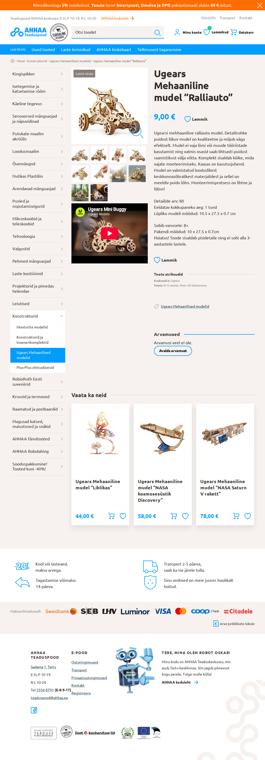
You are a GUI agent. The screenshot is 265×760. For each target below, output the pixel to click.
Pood (21, 61)
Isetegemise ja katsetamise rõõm (29, 89)
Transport (227, 18)
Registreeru (81, 693)
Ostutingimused (84, 662)
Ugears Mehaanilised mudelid (70, 61)
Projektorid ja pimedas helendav (33, 288)
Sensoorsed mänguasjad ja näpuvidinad (34, 119)
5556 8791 (45, 690)
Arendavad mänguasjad (33, 188)
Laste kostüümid (27, 273)
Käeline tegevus (27, 103)
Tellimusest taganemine (159, 49)
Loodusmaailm (25, 151)
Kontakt (246, 18)
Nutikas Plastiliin (27, 176)
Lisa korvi (111, 516)
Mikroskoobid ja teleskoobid (26, 221)
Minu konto (192, 32)
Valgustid (21, 248)
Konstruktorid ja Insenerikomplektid (32, 340)
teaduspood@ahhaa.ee (49, 698)
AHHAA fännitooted (31, 438)
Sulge (260, 5)
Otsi (157, 33)
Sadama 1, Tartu (43, 667)
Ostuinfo (208, 18)
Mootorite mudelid (32, 327)
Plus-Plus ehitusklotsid (35, 367)
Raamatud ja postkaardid (35, 409)
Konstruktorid (37, 61)
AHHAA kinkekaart (114, 49)
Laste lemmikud (75, 49)
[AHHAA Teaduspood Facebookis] (51, 710)
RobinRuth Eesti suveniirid (27, 381)
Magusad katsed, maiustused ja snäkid (31, 424)
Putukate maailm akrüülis (28, 136)
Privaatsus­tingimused (89, 678)
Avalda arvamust (173, 351)
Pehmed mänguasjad (31, 261)
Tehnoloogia (23, 236)
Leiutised (20, 303)
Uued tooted (43, 49)
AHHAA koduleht (115, 18)
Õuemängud (23, 163)
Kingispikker (23, 73)
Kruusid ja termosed (30, 396)
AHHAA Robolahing (30, 451)
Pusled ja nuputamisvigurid (28, 204)
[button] (196, 119)
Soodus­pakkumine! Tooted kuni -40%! (29, 466)
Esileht (12, 61)
